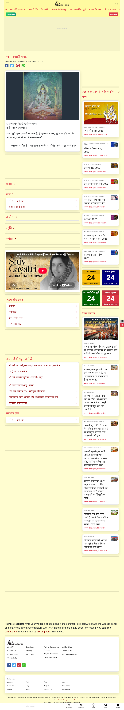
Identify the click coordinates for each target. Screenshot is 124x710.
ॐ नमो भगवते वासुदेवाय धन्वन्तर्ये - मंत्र (26, 377)
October (65, 682)
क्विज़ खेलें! (45, 9)
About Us (10, 647)
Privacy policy (71, 700)
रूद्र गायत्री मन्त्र (17, 206)
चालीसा (10, 217)
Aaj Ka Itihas (67, 647)
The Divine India (62, 3)
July (45, 682)
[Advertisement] (62, 34)
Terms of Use (67, 651)
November (66, 686)
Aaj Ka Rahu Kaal (51, 654)
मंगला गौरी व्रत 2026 (17, 9)
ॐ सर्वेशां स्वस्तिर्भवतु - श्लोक (21, 385)
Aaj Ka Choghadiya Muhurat (51, 648)
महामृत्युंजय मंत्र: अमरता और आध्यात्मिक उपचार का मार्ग (33, 397)
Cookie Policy (12, 658)
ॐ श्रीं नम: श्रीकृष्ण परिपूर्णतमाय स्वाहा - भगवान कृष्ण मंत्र (34, 365)
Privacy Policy (12, 654)
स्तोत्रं (9, 238)
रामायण (12, 306)
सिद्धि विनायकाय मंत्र (18, 371)
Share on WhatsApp (23, 65)
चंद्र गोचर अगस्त (110, 9)
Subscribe (113, 14)
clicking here (43, 631)
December (66, 689)
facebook (9, 665)
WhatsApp (11, 14)
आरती (9, 183)
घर (6, 9)
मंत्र (8, 194)
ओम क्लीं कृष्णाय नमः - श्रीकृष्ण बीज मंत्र (27, 391)
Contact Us (11, 651)
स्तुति (9, 228)
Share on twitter (12, 65)
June (28, 689)
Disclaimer (30, 647)
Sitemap (29, 651)
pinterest (19, 665)
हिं (122, 325)
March (9, 689)
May (27, 686)
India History (11, 679)
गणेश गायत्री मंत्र (16, 200)
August (46, 686)
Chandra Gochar (50, 657)
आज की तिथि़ (33, 9)
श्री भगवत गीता (16, 318)
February (10, 686)
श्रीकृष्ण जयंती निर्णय (18, 403)
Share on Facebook (6, 65)
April (27, 682)
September (48, 689)
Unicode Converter (69, 654)
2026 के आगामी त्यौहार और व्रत (98, 94)
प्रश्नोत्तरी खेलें (15, 323)
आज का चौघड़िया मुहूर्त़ (59, 9)
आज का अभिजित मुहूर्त (78, 9)
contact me (11, 631)
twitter (14, 665)
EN (122, 321)
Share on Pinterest (18, 65)
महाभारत (12, 312)
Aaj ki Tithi (30, 654)
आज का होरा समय (95, 9)
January (10, 682)
